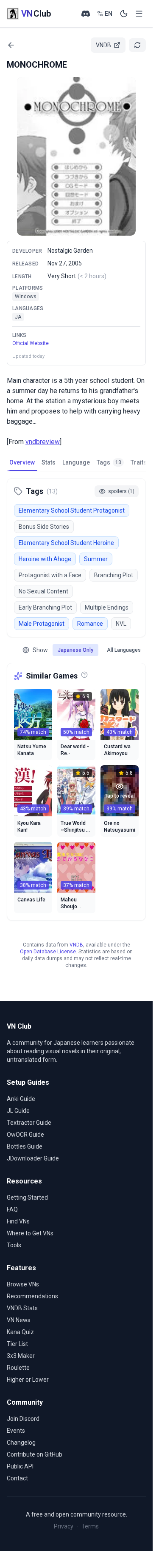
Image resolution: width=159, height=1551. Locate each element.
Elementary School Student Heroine (66, 542)
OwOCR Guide (25, 1134)
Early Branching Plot (45, 607)
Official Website (30, 343)
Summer (96, 559)
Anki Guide (21, 1098)
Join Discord (23, 1418)
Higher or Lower (28, 1379)
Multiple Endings (106, 607)
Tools (14, 1245)
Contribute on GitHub (34, 1454)
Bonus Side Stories (44, 526)
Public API (20, 1466)
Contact (17, 1478)
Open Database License (48, 952)
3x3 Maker (21, 1355)
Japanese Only (75, 650)
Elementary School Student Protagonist (72, 510)
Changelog (21, 1442)
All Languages (124, 650)
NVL (121, 623)
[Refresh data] (137, 45)
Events (16, 1430)
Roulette (18, 1367)
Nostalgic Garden (70, 250)
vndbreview (42, 442)
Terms (90, 1526)
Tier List (17, 1343)
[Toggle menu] (139, 13)
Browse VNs (23, 1284)
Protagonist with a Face (50, 575)
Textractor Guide (29, 1122)
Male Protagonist (41, 623)
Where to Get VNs (30, 1233)
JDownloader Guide (33, 1158)
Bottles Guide (24, 1146)
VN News (19, 1320)
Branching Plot (113, 575)
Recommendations (32, 1296)
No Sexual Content (43, 591)
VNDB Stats (22, 1308)
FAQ (12, 1209)
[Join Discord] (85, 13)
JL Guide (18, 1110)
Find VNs (18, 1221)
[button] (76, 156)
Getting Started (27, 1197)
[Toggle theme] (124, 13)
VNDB (76, 945)
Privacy (63, 1526)
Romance (90, 623)
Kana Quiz (20, 1332)
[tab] (22, 462)
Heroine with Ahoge (45, 559)
